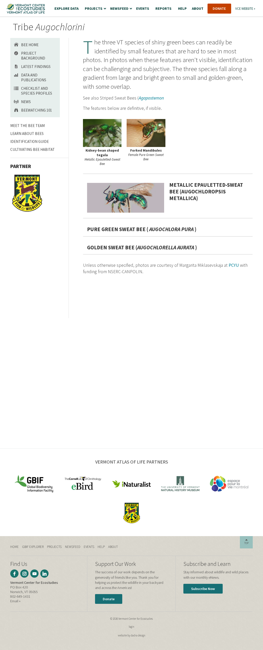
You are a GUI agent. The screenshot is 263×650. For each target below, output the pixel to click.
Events (89, 547)
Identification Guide (29, 141)
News (26, 101)
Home (14, 547)
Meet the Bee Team (27, 125)
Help (101, 547)
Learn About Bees (27, 133)
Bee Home (30, 44)
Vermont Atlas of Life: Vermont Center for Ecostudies (25, 9)
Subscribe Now (203, 588)
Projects (54, 547)
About (113, 547)
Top (246, 543)
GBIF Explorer (33, 547)
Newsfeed (72, 547)
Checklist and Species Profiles (36, 91)
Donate (109, 599)
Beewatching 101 (36, 110)
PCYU (234, 265)
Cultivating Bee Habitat (32, 149)
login (131, 626)
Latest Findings (36, 66)
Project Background (33, 56)
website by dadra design (131, 635)
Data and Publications (33, 77)
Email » (15, 601)
